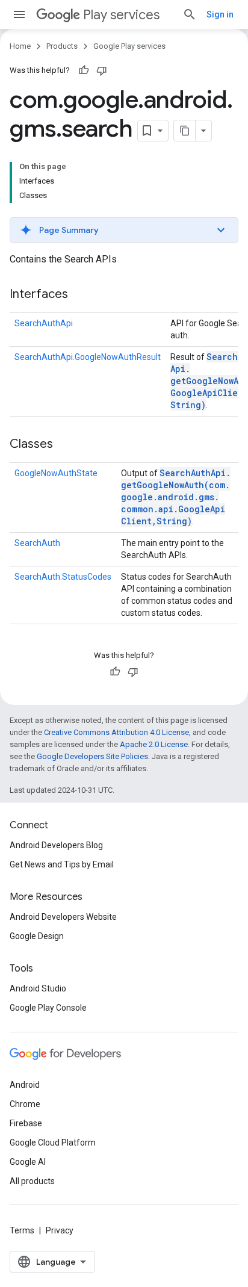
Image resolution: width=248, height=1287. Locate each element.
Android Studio (38, 988)
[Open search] (189, 14)
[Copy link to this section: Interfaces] (80, 295)
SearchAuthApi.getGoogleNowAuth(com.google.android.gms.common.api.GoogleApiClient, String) (176, 497)
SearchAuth (37, 543)
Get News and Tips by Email (62, 864)
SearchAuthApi (43, 323)
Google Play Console (48, 1008)
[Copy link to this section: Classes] (65, 445)
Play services (121, 15)
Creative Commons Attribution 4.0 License (116, 732)
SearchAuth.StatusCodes (62, 576)
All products (32, 1181)
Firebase (26, 1123)
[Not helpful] (102, 70)
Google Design (37, 936)
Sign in (220, 14)
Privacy (59, 1230)
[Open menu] (19, 14)
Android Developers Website (63, 917)
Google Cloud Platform (53, 1142)
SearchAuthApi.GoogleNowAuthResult (87, 357)
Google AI (28, 1162)
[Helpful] (84, 70)
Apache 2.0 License (154, 744)
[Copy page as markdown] (185, 130)
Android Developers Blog (56, 845)
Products (62, 46)
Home (20, 46)
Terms (22, 1230)
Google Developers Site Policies (92, 756)
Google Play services (129, 46)
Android (25, 1085)
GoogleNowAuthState (56, 473)
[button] (124, 230)
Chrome (25, 1104)
